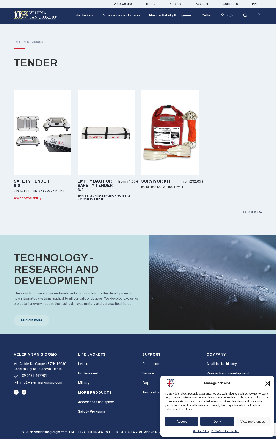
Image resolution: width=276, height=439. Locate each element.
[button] (267, 383)
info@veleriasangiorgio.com (41, 382)
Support (202, 3)
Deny (217, 421)
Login (230, 15)
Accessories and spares (122, 15)
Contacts (230, 3)
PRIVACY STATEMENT (225, 431)
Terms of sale (153, 392)
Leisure (83, 364)
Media (150, 3)
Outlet (207, 15)
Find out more (31, 320)
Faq (145, 383)
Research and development (228, 373)
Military (83, 383)
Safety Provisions (92, 411)
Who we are (123, 3)
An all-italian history (222, 364)
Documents (151, 364)
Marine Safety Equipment (171, 15)
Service (175, 3)
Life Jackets (84, 15)
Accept (182, 421)
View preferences (252, 421)
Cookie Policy (201, 431)
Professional (88, 373)
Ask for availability (27, 198)
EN (254, 3)
